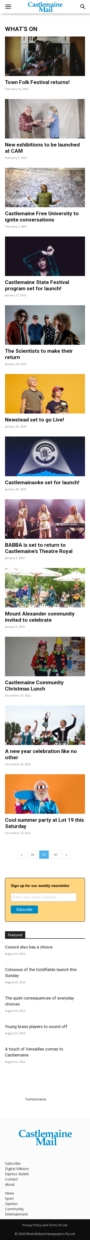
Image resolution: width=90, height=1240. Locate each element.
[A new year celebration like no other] (45, 725)
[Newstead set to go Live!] (45, 394)
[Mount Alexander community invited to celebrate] (45, 588)
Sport (9, 1198)
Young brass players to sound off (36, 1026)
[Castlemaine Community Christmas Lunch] (45, 656)
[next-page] (66, 854)
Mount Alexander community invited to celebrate (40, 617)
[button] (8, 7)
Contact (11, 1179)
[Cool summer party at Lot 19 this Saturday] (45, 794)
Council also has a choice (28, 947)
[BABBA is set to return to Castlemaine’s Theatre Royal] (45, 519)
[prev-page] (21, 854)
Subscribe (12, 1163)
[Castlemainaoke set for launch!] (45, 456)
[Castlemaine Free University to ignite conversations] (45, 187)
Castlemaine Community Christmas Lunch (34, 686)
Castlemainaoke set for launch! (42, 483)
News (9, 1193)
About (10, 1184)
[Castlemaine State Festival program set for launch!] (45, 256)
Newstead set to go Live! (34, 420)
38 (32, 854)
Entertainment (16, 1214)
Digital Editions (17, 1168)
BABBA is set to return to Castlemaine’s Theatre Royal (38, 548)
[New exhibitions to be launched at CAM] (45, 118)
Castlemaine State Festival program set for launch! (37, 285)
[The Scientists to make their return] (45, 325)
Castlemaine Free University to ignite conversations (42, 216)
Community (14, 1208)
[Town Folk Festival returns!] (45, 56)
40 (55, 854)
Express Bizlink (17, 1174)
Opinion (11, 1203)
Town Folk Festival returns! (37, 82)
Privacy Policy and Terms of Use (45, 1225)
